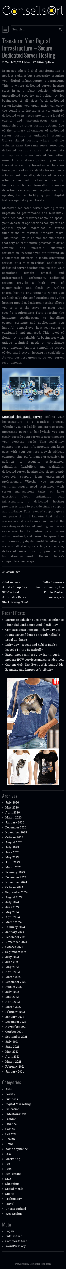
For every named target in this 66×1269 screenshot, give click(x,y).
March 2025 (13, 867)
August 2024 (14, 897)
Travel (9, 1203)
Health (10, 1139)
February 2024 (15, 927)
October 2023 (14, 947)
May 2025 (12, 857)
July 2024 (12, 902)
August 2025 (13, 842)
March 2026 (13, 817)
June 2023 (12, 962)
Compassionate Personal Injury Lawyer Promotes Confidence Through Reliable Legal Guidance (32, 634)
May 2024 (12, 912)
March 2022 (13, 1007)
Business (11, 1099)
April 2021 (12, 1056)
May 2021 (11, 1051)
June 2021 (12, 1046)
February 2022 (15, 1011)
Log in (9, 1231)
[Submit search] (60, 29)
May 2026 (12, 807)
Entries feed (13, 1236)
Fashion (11, 1119)
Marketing (12, 1159)
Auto (8, 1089)
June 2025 (12, 852)
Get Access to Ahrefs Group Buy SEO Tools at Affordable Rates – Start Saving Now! (15, 592)
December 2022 (15, 982)
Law (8, 1154)
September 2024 (16, 892)
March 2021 (13, 1061)
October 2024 (14, 887)
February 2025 (15, 872)
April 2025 (12, 862)
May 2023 (12, 967)
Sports (9, 1194)
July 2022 (12, 992)
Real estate (13, 1174)
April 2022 (12, 1002)
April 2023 (12, 972)
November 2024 (16, 882)
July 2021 (11, 1041)
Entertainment (15, 1114)
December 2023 (15, 937)
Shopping (12, 1184)
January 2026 (14, 822)
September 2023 (16, 952)
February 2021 (14, 1066)
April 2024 (12, 917)
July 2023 (12, 957)
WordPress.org (15, 1246)
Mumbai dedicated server (22, 416)
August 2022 (13, 987)
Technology (12, 571)
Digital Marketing (18, 1104)
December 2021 (15, 1021)
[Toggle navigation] (5, 29)
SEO (8, 1179)
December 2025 (15, 827)
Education (12, 1109)
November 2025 (16, 832)
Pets (8, 1169)
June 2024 (12, 907)
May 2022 (12, 997)
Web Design (13, 1213)
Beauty (10, 1094)
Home (9, 1144)
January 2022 (14, 1016)
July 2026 (12, 802)
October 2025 (14, 837)
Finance (11, 1124)
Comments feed (16, 1241)
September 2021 (16, 1036)
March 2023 (13, 977)
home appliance (16, 1149)
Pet (7, 1164)
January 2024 (14, 932)
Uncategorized (15, 1208)
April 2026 (12, 812)
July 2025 (12, 847)
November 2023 (16, 942)
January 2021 (14, 1071)
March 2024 (13, 922)
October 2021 (14, 1031)
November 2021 (16, 1026)
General (10, 1134)
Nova (51, 62)
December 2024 (15, 877)
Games (10, 1129)
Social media (14, 1189)
